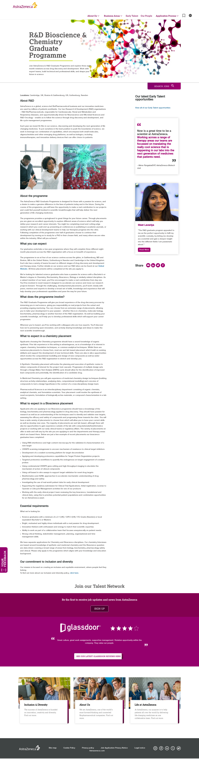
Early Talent (132, 15)
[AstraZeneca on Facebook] (161, 748)
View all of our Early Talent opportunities (152, 108)
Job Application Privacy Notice (114, 748)
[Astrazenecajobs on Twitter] (173, 748)
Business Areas (112, 15)
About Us (92, 15)
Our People (146, 15)
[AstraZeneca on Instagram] (155, 748)
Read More (144, 250)
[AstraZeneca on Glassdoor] (179, 748)
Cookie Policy (69, 748)
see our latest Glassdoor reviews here (98, 656)
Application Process (166, 15)
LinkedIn (153, 265)
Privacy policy (88, 748)
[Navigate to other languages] (190, 15)
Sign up (99, 608)
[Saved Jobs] (183, 16)
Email (148, 265)
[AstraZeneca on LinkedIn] (167, 748)
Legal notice (139, 748)
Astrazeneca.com (97, 751)
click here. (74, 573)
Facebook (163, 265)
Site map (53, 748)
